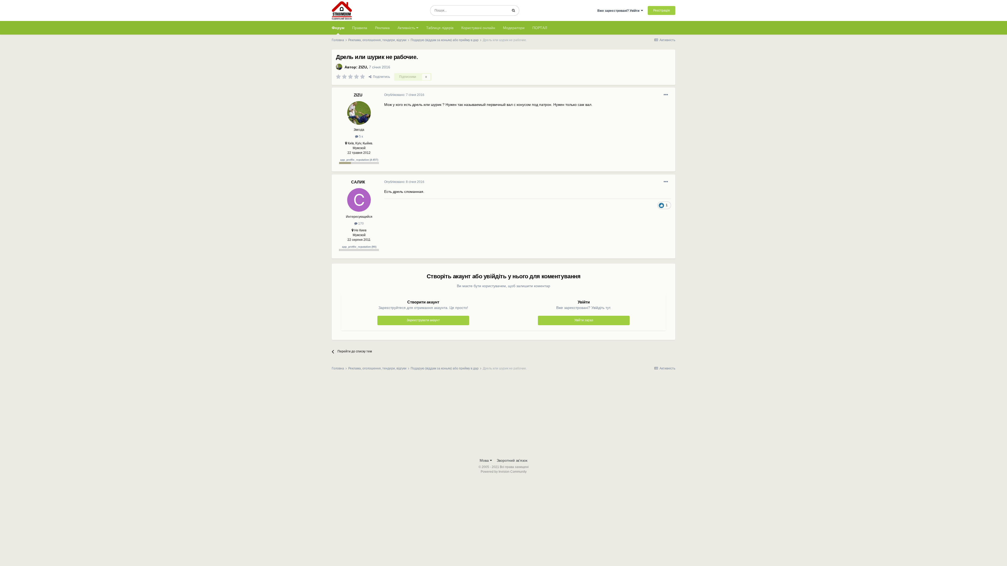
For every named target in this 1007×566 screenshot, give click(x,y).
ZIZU (362, 67)
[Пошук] (513, 10)
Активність (407, 28)
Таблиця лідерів (439, 28)
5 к (360, 136)
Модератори (513, 28)
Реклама (382, 28)
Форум (338, 28)
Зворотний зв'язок (512, 460)
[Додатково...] (666, 95)
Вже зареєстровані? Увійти (619, 11)
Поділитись (380, 77)
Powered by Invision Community (504, 472)
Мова (485, 460)
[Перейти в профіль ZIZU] (339, 67)
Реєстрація (661, 10)
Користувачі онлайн (478, 28)
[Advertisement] (503, 416)
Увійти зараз (583, 320)
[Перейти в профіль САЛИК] (359, 200)
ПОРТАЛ (539, 28)
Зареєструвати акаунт (423, 320)
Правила (359, 28)
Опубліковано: (404, 95)
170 (360, 223)
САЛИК (358, 182)
